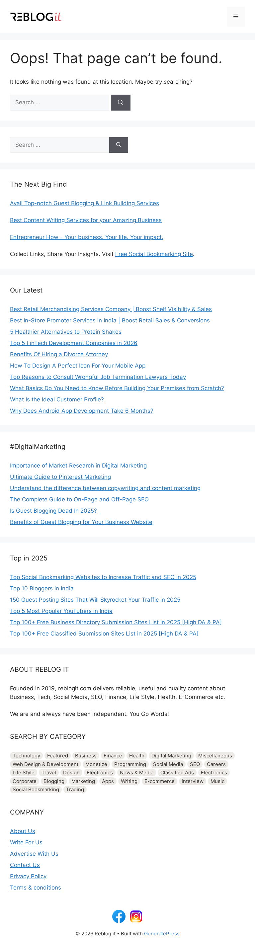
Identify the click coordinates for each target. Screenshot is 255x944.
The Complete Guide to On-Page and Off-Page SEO (79, 499)
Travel (49, 772)
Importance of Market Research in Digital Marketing (78, 465)
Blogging (53, 781)
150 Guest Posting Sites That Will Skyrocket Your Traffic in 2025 (95, 599)
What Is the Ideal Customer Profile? (57, 399)
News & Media (136, 772)
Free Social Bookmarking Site (154, 254)
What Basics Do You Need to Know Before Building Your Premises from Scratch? (117, 388)
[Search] (120, 103)
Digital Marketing (171, 755)
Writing (129, 781)
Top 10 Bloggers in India (42, 588)
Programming (130, 764)
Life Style (24, 772)
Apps (108, 781)
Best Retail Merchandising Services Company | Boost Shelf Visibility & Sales (111, 309)
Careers (216, 764)
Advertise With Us (34, 853)
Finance (113, 755)
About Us (22, 831)
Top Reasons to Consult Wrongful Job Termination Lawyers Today (98, 377)
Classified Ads (177, 772)
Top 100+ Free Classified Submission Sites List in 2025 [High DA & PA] (104, 633)
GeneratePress (162, 933)
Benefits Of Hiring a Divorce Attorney (59, 354)
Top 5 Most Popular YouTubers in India (61, 611)
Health (136, 755)
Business (86, 755)
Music (217, 781)
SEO (195, 764)
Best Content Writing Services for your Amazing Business (86, 220)
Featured (57, 755)
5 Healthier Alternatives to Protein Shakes (66, 331)
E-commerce (159, 781)
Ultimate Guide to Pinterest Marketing (60, 476)
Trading (75, 789)
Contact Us (25, 865)
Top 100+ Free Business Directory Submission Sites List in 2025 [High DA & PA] (116, 622)
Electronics (100, 772)
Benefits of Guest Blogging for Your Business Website (81, 522)
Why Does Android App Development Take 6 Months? (81, 410)
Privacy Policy (28, 876)
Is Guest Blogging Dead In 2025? (53, 510)
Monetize (96, 764)
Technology (26, 755)
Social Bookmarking (36, 789)
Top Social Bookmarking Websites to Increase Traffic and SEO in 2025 (103, 577)
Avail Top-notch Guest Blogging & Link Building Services (84, 203)
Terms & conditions (35, 887)
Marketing (83, 781)
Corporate (25, 781)
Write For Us (26, 842)
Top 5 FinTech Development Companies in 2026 (73, 343)
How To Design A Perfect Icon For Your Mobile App (77, 365)
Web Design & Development (45, 764)
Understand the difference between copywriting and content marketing (105, 488)
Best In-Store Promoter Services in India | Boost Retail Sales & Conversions (110, 320)
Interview (193, 781)
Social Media (168, 764)
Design (71, 772)
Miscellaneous (215, 755)
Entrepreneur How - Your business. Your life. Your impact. (86, 237)
